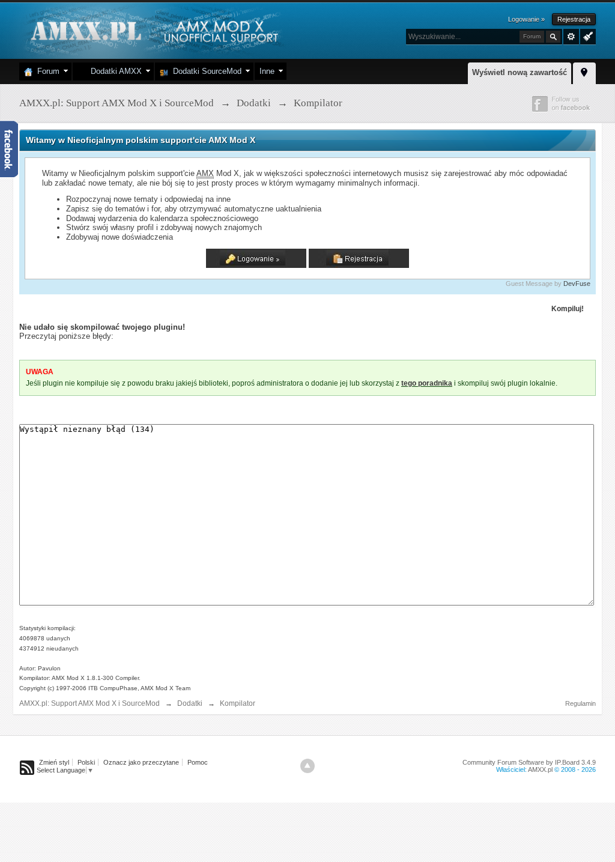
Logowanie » (526, 19)
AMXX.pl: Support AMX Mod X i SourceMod (89, 703)
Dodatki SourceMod (204, 71)
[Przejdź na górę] (307, 766)
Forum (45, 71)
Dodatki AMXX (114, 71)
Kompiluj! (567, 309)
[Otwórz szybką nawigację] (584, 71)
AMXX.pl (540, 769)
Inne (266, 71)
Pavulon (49, 668)
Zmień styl (54, 762)
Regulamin (580, 703)
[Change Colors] (586, 35)
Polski (86, 762)
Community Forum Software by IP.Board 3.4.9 (529, 762)
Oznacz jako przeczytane (141, 762)
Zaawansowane (571, 36)
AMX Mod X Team (165, 688)
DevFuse (576, 283)
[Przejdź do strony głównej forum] (152, 29)
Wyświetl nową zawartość (519, 72)
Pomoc (197, 762)
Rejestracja (573, 19)
